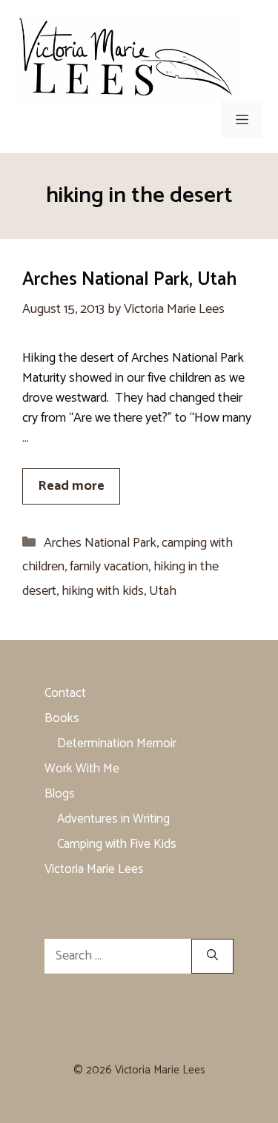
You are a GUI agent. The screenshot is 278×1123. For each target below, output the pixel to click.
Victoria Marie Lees (94, 869)
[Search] (212, 956)
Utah (162, 591)
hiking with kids (103, 591)
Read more (71, 486)
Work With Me (81, 768)
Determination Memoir (116, 743)
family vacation (109, 567)
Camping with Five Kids (116, 844)
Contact (65, 693)
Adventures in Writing (113, 819)
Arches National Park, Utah (129, 279)
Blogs (59, 793)
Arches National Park (100, 543)
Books (61, 718)
